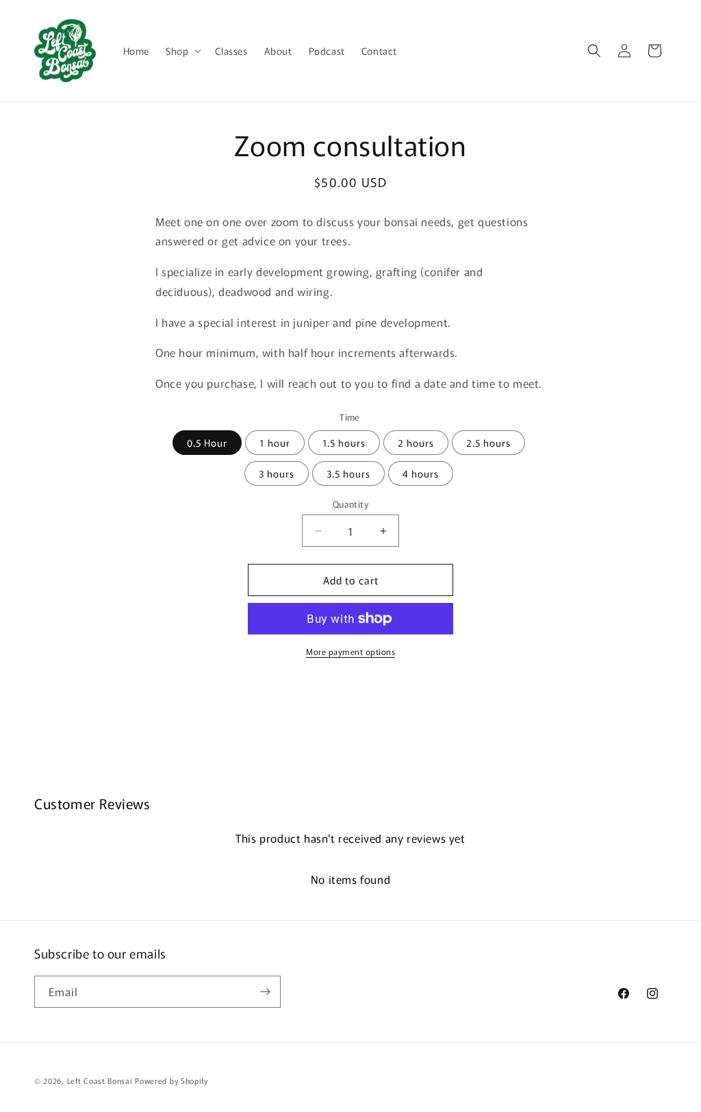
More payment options (350, 651)
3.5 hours (348, 473)
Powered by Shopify (171, 1080)
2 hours (416, 442)
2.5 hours (488, 442)
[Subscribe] (265, 992)
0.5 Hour (207, 442)
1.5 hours (344, 442)
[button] (182, 50)
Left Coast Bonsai (100, 1080)
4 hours (421, 473)
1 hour (274, 442)
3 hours (276, 473)
